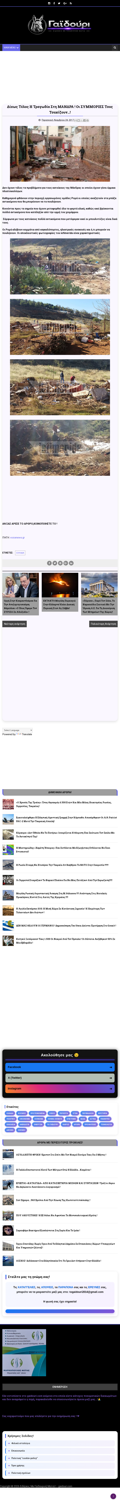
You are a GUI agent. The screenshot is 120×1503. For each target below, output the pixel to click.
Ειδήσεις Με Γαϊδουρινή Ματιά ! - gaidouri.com (46, 1486)
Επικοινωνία (16, 1450)
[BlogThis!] (78, 120)
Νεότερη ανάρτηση (14, 623)
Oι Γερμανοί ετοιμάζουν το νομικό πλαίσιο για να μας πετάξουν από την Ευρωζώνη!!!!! (64, 880)
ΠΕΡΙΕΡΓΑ (64, 1113)
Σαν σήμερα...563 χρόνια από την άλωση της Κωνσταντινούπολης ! (53, 1200)
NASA (82, 1119)
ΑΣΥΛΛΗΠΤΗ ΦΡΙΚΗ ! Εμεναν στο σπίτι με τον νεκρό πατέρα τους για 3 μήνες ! (61, 1154)
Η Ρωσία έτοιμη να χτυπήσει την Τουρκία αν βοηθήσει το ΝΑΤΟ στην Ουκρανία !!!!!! (62, 864)
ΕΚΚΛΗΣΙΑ (11, 1124)
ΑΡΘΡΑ (77, 1124)
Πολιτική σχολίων (19, 1473)
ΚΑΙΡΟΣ (66, 1124)
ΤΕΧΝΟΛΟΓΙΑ (106, 1124)
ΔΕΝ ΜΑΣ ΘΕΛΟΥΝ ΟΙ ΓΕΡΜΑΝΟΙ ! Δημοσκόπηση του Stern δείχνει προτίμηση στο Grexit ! (66, 925)
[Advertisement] (60, 77)
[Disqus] (60, 677)
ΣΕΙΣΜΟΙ (21, 1130)
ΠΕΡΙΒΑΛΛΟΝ (87, 1113)
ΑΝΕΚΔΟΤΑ (24, 1124)
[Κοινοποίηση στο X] (81, 120)
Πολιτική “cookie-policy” (23, 1458)
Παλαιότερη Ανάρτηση (103, 623)
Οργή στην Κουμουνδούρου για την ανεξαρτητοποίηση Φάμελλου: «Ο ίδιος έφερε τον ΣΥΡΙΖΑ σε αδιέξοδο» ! (20, 606)
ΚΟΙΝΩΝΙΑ (39, 1119)
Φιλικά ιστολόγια (19, 1443)
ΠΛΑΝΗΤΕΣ (105, 1119)
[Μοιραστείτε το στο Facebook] (84, 120)
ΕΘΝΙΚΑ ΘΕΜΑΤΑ (55, 1119)
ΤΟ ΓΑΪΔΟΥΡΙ (52, 1124)
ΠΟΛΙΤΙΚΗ (11, 1119)
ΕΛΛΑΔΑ (20, 553)
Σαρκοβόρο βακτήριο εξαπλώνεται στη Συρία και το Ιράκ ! (48, 1230)
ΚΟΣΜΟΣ (22, 1113)
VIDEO (52, 1113)
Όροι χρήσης (16, 1465)
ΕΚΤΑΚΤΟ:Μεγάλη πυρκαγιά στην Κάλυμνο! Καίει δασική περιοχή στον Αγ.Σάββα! (59, 604)
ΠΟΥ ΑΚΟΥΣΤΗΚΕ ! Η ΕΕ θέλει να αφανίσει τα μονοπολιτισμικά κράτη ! (56, 1215)
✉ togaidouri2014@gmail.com (59, 1311)
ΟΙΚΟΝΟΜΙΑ (25, 1119)
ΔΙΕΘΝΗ (10, 1130)
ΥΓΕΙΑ (75, 1113)
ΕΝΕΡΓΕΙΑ (38, 1124)
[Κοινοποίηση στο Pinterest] (87, 120)
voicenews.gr (17, 537)
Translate (27, 734)
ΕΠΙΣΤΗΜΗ (71, 1119)
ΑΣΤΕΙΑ (93, 1119)
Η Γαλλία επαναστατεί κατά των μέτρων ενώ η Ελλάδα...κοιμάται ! (53, 1169)
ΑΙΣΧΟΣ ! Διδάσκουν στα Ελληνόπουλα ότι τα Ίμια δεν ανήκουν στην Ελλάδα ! (58, 1260)
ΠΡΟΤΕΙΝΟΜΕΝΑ (37, 1113)
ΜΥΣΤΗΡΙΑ (102, 1113)
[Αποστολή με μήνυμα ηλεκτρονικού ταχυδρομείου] (75, 120)
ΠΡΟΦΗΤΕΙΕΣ (90, 1124)
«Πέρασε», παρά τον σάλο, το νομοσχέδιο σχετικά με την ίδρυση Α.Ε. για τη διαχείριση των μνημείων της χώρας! (99, 606)
